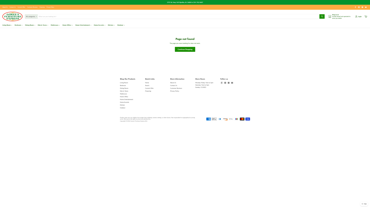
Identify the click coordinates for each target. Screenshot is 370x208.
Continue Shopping (185, 49)
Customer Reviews (32, 7)
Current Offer (21, 7)
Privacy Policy (50, 7)
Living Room (6, 25)
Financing (42, 7)
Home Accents (99, 25)
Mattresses (55, 25)
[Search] (322, 16)
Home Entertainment (82, 25)
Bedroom (18, 25)
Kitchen (111, 25)
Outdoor (120, 25)
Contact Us (13, 7)
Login (360, 16)
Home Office (67, 25)
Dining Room (29, 25)
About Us (5, 7)
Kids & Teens (42, 25)
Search (147, 85)
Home (147, 82)
